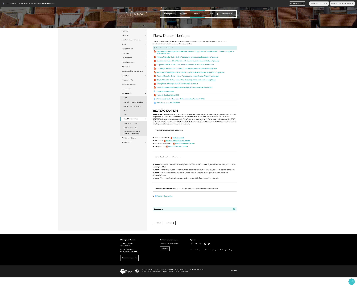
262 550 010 (129, 249)
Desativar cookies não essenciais (342, 3)
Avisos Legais (184, 271)
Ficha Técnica (155, 269)
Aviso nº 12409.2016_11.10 (184, 143)
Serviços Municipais (180, 269)
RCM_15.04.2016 (178, 137)
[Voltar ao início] (133, 14)
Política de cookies (48, 3)
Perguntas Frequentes (197, 250)
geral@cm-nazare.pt (131, 251)
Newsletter (208, 250)
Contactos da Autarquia (166, 269)
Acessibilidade (137, 271)
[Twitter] (196, 244)
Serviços (160, 30)
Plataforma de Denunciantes (195, 269)
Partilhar (169, 223)
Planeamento (169, 30)
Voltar (159, 223)
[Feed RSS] (209, 244)
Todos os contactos (128, 258)
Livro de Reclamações (126, 271)
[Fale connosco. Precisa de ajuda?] (335, 281)
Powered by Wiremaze (233, 271)
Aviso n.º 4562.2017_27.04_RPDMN (178, 140)
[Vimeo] (200, 244)
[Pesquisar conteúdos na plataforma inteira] (234, 209)
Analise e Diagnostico (164, 196)
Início (154, 30)
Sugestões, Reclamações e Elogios (223, 250)
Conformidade (156, 271)
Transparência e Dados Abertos (170, 271)
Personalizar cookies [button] (297, 3)
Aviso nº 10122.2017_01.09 (177, 146)
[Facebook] (192, 244)
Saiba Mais (165, 248)
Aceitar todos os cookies (318, 3)
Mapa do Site (146, 269)
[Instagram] (205, 244)
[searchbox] (195, 209)
